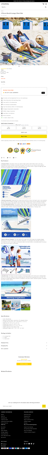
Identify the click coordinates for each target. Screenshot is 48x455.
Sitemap (25, 423)
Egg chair (3, 428)
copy (43, 92)
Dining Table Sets (4, 433)
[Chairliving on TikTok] (33, 443)
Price (2, 76)
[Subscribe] (44, 406)
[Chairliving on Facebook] (27, 443)
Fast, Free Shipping (28, 430)
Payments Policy (27, 414)
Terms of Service (4, 423)
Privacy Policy (27, 417)
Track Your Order (4, 419)
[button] (4, 68)
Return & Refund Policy (29, 419)
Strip (3, 72)
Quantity (3, 82)
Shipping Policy (4, 342)
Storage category (4, 432)
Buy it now (24, 136)
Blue (8, 72)
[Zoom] (46, 63)
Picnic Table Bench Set (5, 435)
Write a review (24, 364)
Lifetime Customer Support (29, 432)
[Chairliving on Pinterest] (31, 443)
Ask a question (4, 348)
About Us (3, 416)
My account (3, 437)
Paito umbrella (4, 430)
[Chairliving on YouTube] (29, 443)
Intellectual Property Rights (6, 421)
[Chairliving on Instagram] (24, 443)
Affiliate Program (27, 421)
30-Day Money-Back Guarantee (30, 428)
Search (2, 414)
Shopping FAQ (4, 345)
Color (2, 70)
